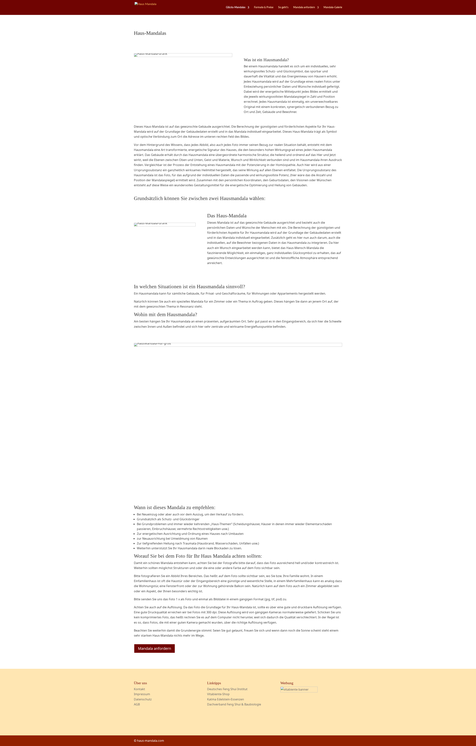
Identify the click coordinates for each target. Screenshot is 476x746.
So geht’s (283, 7)
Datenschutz (143, 699)
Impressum (142, 694)
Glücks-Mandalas (235, 7)
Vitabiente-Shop (218, 694)
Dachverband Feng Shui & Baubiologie (234, 704)
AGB (137, 704)
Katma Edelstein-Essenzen (225, 699)
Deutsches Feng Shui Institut (227, 689)
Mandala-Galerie (333, 7)
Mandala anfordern (304, 7)
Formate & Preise (263, 7)
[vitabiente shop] (299, 691)
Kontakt (139, 689)
